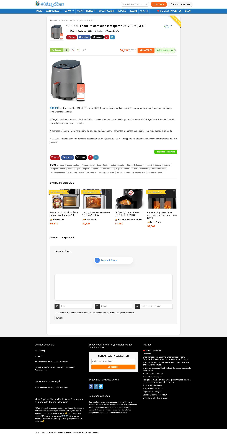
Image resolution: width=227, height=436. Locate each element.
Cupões (86, 169)
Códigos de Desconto (135, 165)
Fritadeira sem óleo (106, 172)
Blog (188, 11)
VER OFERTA (146, 50)
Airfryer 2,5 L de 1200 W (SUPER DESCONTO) (127, 213)
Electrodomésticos (158, 169)
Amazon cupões (73, 165)
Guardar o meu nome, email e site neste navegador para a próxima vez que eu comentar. (96, 313)
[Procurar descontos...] (146, 4)
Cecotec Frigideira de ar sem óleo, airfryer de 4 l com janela (162, 215)
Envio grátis (91, 172)
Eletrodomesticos (58, 172)
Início (39, 11)
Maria (72, 31)
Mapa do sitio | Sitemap (153, 373)
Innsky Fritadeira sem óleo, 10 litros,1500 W (96, 213)
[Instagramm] (96, 386)
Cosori (149, 165)
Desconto (144, 169)
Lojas (68, 11)
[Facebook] (91, 386)
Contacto (147, 354)
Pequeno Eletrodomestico (134, 172)
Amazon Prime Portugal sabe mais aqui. (51, 362)
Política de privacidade (152, 385)
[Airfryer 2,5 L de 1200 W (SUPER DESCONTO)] (130, 190)
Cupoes (95, 169)
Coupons (167, 165)
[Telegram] (101, 386)
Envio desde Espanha (76, 172)
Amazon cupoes (88, 165)
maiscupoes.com (81, 432)
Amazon (60, 165)
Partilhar (160, 4)
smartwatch (106, 11)
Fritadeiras (99, 31)
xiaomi (133, 11)
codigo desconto (117, 165)
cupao (78, 169)
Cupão (70, 169)
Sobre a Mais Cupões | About (155, 395)
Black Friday (40, 351)
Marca (119, 172)
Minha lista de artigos (152, 377)
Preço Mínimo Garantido (153, 388)
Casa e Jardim (102, 165)
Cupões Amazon (107, 169)
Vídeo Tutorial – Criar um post (155, 398)
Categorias (52, 11)
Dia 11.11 (39, 356)
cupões (121, 11)
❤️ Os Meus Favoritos (169, 11)
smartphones (85, 11)
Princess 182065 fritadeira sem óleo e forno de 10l (64, 213)
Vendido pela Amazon (156, 172)
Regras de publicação (152, 392)
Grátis (144, 11)
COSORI (54, 108)
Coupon (158, 165)
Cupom (134, 169)
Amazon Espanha (113, 31)
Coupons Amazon (58, 169)
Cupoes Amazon (122, 169)
